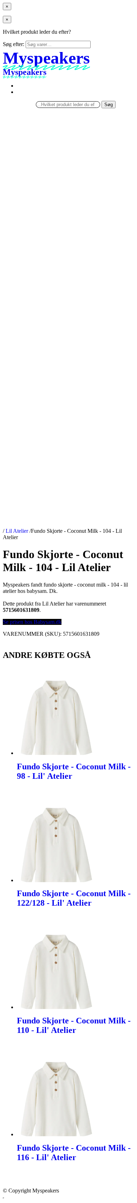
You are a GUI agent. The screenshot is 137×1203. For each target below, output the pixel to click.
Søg (108, 104)
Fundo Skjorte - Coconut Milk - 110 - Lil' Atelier (74, 1025)
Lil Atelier (17, 531)
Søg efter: (13, 44)
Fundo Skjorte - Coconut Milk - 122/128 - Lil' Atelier (74, 898)
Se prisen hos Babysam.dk (32, 622)
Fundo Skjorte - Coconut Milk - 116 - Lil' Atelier (74, 1152)
